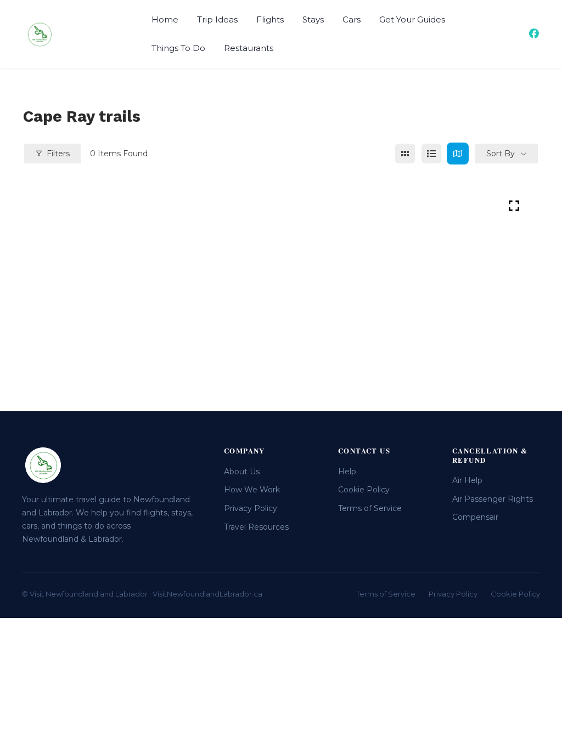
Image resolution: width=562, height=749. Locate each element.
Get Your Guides (412, 19)
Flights (270, 19)
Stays (313, 19)
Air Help (467, 480)
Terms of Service (370, 508)
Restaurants (248, 48)
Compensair (475, 517)
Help (347, 471)
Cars (351, 19)
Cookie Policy (364, 490)
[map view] (458, 153)
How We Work (252, 490)
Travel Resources (256, 527)
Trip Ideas (217, 19)
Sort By (500, 153)
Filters (58, 153)
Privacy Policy (250, 508)
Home (164, 19)
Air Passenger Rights (492, 499)
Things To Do (178, 48)
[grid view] (405, 153)
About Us (242, 471)
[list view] (431, 153)
